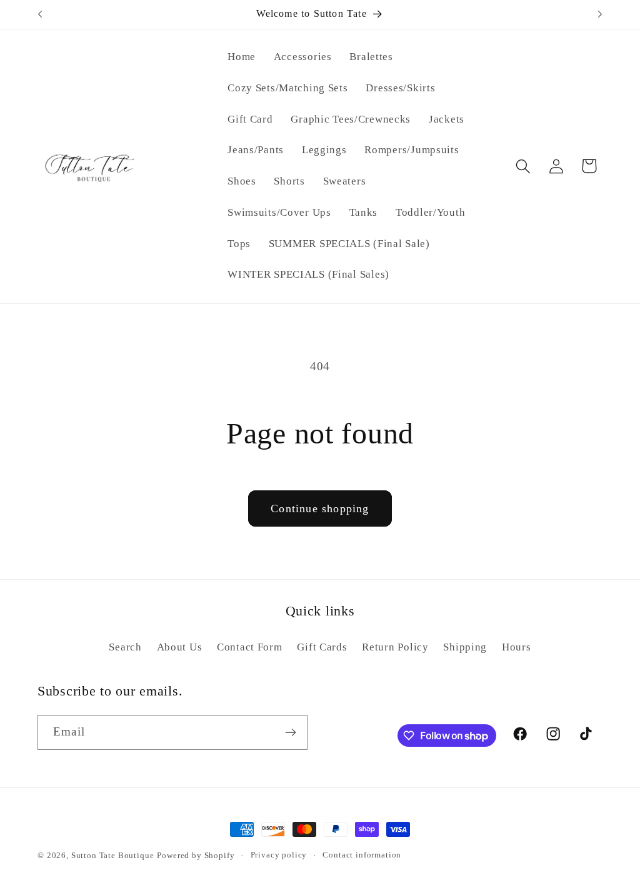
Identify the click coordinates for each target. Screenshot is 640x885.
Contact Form (249, 647)
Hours (516, 647)
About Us (179, 647)
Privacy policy (279, 854)
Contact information (361, 854)
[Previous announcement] (40, 14)
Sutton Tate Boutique (112, 855)
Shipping (465, 647)
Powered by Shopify (195, 855)
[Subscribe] (290, 732)
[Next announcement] (600, 14)
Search (125, 647)
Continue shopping (320, 508)
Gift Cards (322, 647)
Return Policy (395, 647)
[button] (522, 166)
